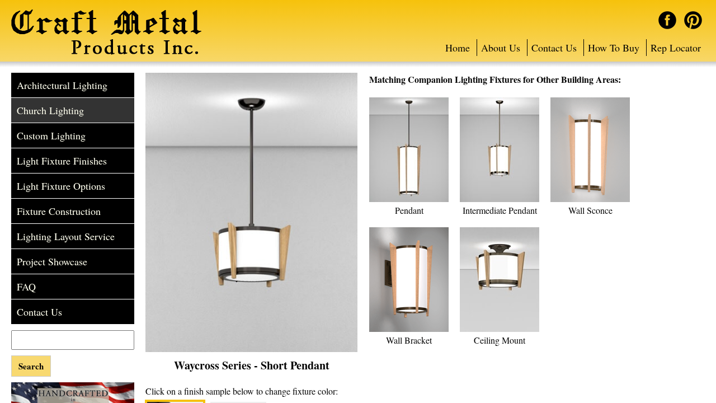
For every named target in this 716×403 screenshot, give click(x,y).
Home (457, 47)
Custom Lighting (51, 135)
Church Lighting (50, 110)
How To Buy (613, 47)
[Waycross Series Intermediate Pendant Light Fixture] (499, 199)
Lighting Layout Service (66, 236)
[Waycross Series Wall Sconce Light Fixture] (590, 199)
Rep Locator (676, 47)
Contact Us (554, 47)
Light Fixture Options (61, 186)
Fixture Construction (59, 211)
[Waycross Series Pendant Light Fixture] (409, 199)
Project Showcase (52, 261)
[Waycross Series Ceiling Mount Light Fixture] (499, 329)
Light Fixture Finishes (62, 160)
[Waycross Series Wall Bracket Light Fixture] (409, 329)
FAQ (26, 286)
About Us (500, 47)
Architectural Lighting (62, 85)
